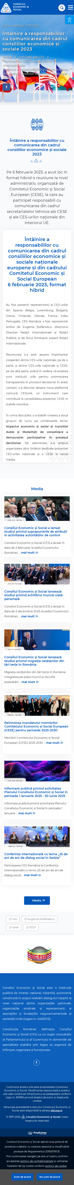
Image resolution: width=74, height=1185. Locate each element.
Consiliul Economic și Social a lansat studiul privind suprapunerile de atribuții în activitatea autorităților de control (35, 531)
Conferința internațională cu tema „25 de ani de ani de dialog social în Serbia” (36, 856)
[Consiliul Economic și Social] (6, 7)
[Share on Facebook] (6, 87)
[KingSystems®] (37, 1132)
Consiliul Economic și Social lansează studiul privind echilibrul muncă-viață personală (33, 595)
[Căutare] (61, 7)
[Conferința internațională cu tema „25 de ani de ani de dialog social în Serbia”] (37, 836)
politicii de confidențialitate (37, 1161)
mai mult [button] (28, 552)
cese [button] (15, 927)
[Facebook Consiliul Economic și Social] (37, 1063)
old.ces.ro (56, 1110)
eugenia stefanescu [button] (41, 919)
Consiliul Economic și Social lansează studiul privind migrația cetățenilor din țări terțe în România (34, 660)
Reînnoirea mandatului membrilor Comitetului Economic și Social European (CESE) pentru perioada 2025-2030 (36, 726)
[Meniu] (70, 8)
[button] (69, 19)
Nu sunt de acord (49, 1176)
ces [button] (14, 919)
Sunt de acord (22, 1176)
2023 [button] (32, 927)
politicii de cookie (55, 1166)
